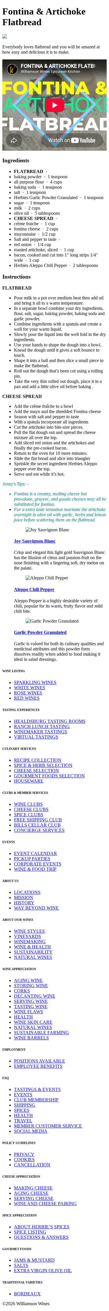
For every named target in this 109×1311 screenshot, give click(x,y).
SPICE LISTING (30, 1232)
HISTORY (24, 902)
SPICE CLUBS (28, 814)
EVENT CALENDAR (35, 853)
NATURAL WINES (33, 957)
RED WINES (27, 698)
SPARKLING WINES (35, 682)
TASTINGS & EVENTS (37, 1089)
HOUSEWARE (28, 781)
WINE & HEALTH (32, 946)
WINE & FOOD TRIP (35, 869)
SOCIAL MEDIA (30, 1131)
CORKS (22, 990)
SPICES (21, 1110)
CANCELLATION (32, 1164)
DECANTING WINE (34, 996)
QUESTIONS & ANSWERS (41, 1237)
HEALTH (23, 1016)
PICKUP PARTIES (32, 858)
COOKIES (24, 1159)
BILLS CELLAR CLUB (37, 825)
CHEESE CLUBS (31, 809)
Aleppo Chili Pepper (34, 589)
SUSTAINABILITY (33, 952)
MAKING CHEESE (33, 1187)
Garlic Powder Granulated (40, 632)
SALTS (21, 1265)
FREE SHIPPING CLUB (38, 819)
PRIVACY (24, 1154)
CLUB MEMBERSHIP (36, 1099)
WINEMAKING (30, 941)
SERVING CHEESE (33, 1198)
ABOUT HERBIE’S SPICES (41, 1226)
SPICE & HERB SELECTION (43, 765)
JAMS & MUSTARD (34, 1260)
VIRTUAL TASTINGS (36, 736)
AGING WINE (28, 980)
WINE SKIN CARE (33, 1022)
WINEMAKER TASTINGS (40, 731)
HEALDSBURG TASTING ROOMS (49, 721)
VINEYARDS (27, 936)
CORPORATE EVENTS (37, 863)
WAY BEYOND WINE (36, 907)
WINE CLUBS (28, 804)
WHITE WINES (29, 687)
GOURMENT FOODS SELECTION (49, 775)
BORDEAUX (27, 1293)
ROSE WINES (28, 692)
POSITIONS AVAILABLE (39, 1061)
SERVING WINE (31, 1001)
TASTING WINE (30, 1006)
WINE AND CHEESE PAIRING (45, 1203)
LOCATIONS (27, 892)
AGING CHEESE (31, 1193)
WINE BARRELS (31, 1037)
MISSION (23, 897)
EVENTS (23, 1094)
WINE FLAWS (28, 1011)
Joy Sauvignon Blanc (35, 541)
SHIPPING (24, 1105)
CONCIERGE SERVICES (39, 830)
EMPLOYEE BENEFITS (38, 1066)
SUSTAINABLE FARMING (41, 1032)
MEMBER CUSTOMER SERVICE (48, 1125)
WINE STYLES (29, 931)
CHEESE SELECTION (36, 770)
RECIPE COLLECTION (37, 760)
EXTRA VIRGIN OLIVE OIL (43, 1270)
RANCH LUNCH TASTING (42, 726)
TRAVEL (23, 1120)
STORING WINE (31, 985)
